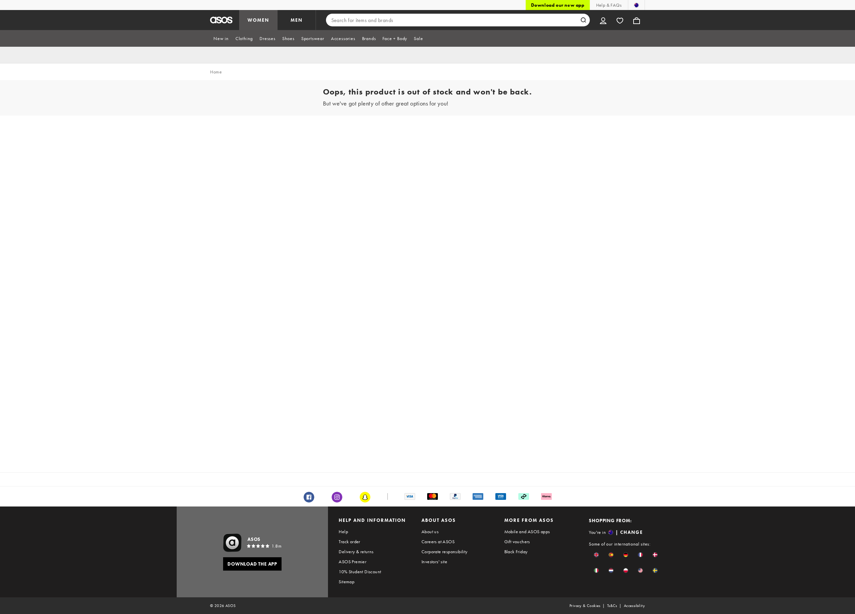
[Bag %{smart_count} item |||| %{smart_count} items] (636, 20)
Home (216, 72)
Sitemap (346, 582)
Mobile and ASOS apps (527, 532)
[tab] (221, 38)
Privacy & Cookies (585, 605)
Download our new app (557, 5)
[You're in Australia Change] (636, 5)
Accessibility (634, 605)
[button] (596, 554)
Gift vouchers (517, 542)
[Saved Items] (620, 20)
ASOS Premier (352, 562)
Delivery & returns (356, 552)
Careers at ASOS (438, 542)
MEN (297, 20)
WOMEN (258, 20)
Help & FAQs (609, 5)
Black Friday (516, 552)
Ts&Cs (612, 605)
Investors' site (434, 562)
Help (343, 532)
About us (430, 532)
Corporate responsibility (444, 552)
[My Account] (603, 20)
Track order (349, 542)
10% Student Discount (360, 572)
